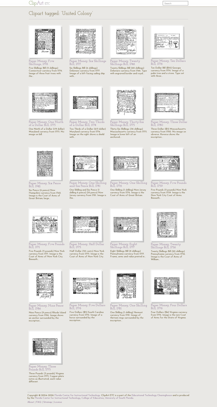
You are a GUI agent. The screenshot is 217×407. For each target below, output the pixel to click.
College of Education (93, 398)
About (30, 402)
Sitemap (47, 402)
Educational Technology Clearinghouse (152, 395)
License (58, 402)
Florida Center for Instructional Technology (77, 395)
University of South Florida (119, 398)
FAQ (38, 402)
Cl (39, 3)
